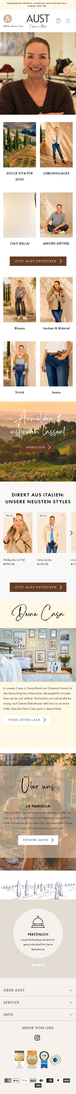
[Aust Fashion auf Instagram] (38, 1037)
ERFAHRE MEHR (35, 840)
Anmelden (35, 447)
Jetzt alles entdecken (36, 261)
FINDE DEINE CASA (24, 720)
